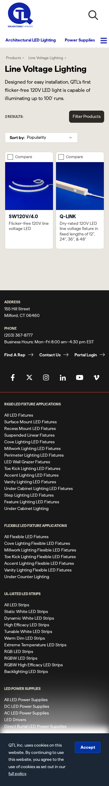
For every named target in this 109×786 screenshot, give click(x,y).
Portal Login (85, 354)
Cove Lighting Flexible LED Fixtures (37, 543)
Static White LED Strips (26, 611)
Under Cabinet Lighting (26, 508)
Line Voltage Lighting (45, 58)
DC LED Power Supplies (26, 706)
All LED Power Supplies (26, 699)
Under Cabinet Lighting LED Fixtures (38, 488)
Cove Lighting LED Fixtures (29, 441)
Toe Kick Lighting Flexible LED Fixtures (40, 556)
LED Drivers (15, 719)
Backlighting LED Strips (26, 671)
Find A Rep (14, 354)
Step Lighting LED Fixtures (29, 495)
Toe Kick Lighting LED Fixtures (32, 468)
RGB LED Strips (18, 651)
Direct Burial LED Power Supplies (35, 726)
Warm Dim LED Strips (24, 638)
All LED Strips (16, 604)
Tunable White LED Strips (28, 631)
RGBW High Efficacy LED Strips (33, 664)
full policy (17, 773)
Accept (88, 747)
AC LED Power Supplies (26, 713)
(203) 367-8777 (18, 335)
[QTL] (20, 15)
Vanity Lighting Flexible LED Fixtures (37, 570)
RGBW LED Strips (20, 658)
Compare (23, 157)
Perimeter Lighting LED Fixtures (34, 455)
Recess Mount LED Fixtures (30, 428)
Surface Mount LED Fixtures (30, 421)
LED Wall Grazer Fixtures (27, 461)
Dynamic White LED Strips (29, 618)
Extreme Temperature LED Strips (35, 644)
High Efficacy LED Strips (26, 624)
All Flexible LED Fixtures (26, 536)
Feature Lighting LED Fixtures (31, 501)
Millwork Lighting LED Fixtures (32, 448)
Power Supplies (80, 40)
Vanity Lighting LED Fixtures (30, 481)
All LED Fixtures (18, 415)
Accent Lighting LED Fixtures (31, 475)
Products (13, 58)
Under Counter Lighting (26, 576)
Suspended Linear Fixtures (29, 435)
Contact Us (50, 354)
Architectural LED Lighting (30, 40)
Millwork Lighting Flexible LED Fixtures (40, 550)
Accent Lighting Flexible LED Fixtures (39, 563)
